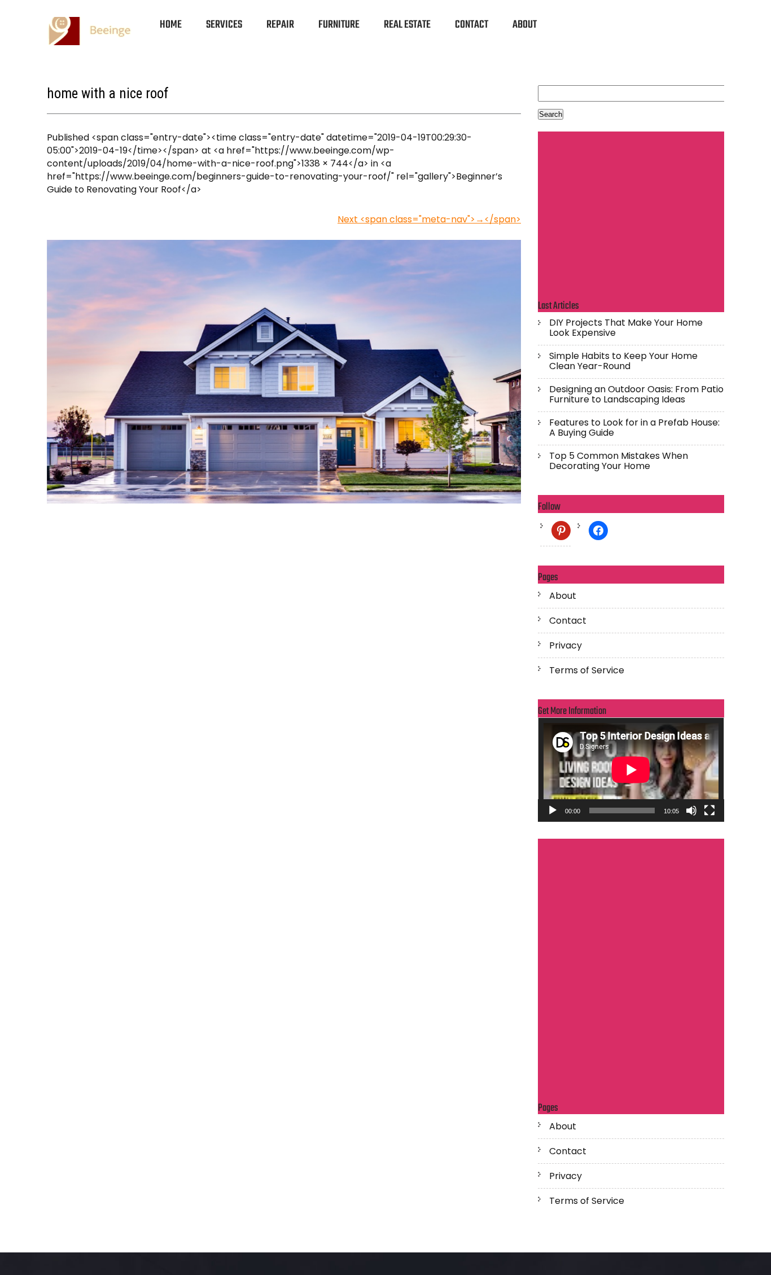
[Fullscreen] (709, 810)
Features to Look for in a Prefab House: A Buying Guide (634, 428)
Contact (471, 24)
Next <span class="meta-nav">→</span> (429, 219)
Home (171, 24)
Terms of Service (586, 670)
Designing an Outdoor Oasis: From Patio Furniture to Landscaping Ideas (636, 394)
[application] (631, 769)
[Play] (552, 810)
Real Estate (407, 24)
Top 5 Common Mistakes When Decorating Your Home (618, 461)
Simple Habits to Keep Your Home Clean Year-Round (623, 361)
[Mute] (691, 810)
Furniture (339, 24)
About (524, 24)
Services (224, 24)
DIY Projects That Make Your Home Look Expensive (626, 328)
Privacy (565, 646)
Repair (280, 24)
